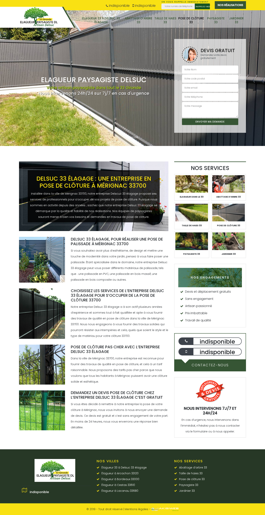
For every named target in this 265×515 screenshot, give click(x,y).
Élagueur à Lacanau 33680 (119, 491)
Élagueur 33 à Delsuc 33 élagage (101, 20)
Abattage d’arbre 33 (138, 20)
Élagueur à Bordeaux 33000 (120, 479)
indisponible (119, 5)
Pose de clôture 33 (191, 20)
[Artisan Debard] (39, 19)
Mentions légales (136, 509)
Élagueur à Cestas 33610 (118, 485)
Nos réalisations (230, 5)
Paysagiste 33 (216, 20)
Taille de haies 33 (165, 20)
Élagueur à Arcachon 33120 (120, 473)
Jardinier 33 (236, 20)
